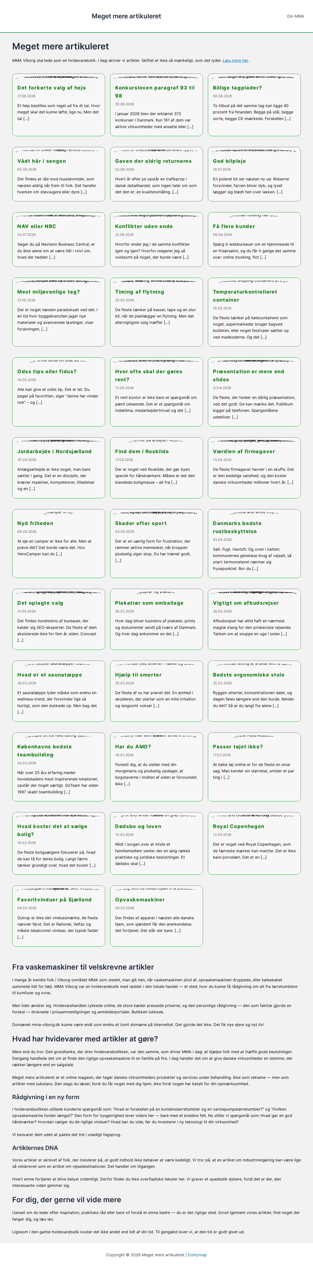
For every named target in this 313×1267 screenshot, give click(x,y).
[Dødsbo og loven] (156, 843)
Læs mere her (235, 60)
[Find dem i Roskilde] (156, 467)
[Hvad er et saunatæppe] (58, 691)
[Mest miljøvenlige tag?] (58, 312)
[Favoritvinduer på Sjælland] (58, 916)
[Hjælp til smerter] (156, 691)
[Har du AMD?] (156, 767)
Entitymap (197, 1254)
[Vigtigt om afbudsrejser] (254, 619)
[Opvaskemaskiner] (156, 916)
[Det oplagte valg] (58, 619)
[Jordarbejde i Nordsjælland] (58, 467)
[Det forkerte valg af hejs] (58, 105)
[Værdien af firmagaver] (254, 467)
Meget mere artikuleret (126, 16)
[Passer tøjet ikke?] (254, 767)
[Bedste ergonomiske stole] (254, 691)
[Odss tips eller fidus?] (58, 392)
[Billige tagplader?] (254, 105)
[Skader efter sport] (156, 543)
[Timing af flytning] (156, 312)
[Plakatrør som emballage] (156, 619)
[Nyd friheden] (58, 543)
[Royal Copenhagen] (254, 843)
